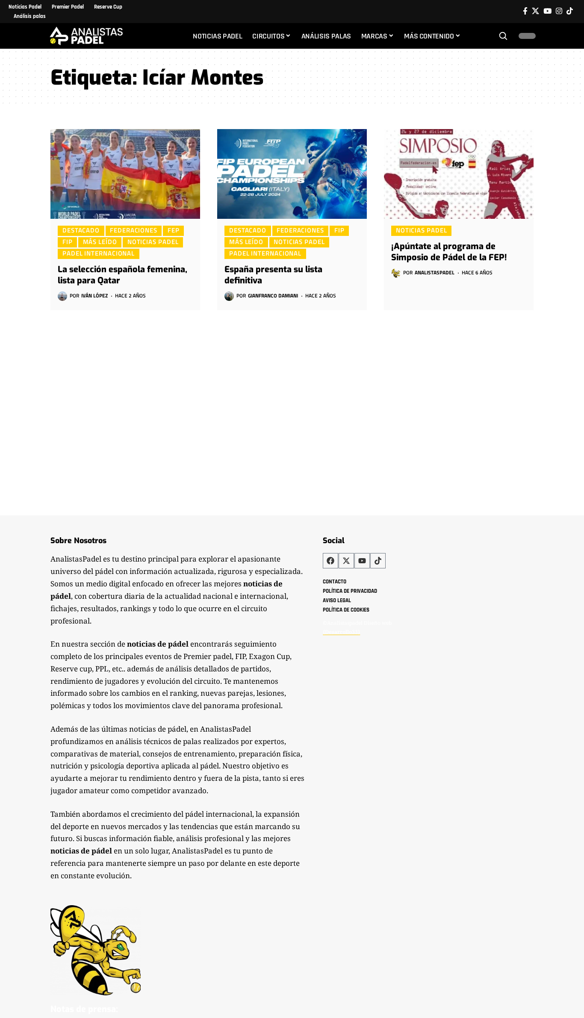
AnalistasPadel (434, 272)
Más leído (100, 242)
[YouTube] (547, 11)
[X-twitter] (346, 560)
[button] (503, 36)
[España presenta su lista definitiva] (292, 174)
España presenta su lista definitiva (273, 275)
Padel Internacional (98, 253)
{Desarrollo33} (341, 632)
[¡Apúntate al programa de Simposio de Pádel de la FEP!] (459, 174)
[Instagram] (559, 11)
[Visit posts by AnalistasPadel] (396, 273)
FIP (67, 242)
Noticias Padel (153, 242)
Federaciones (133, 230)
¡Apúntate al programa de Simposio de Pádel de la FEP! (449, 252)
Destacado (81, 230)
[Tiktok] (569, 11)
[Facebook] (525, 11)
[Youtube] (362, 560)
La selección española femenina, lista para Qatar (122, 275)
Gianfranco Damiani (273, 295)
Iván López (94, 295)
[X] (535, 11)
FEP (174, 230)
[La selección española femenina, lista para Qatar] (125, 174)
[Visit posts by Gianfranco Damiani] (229, 296)
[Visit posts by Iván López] (62, 296)
